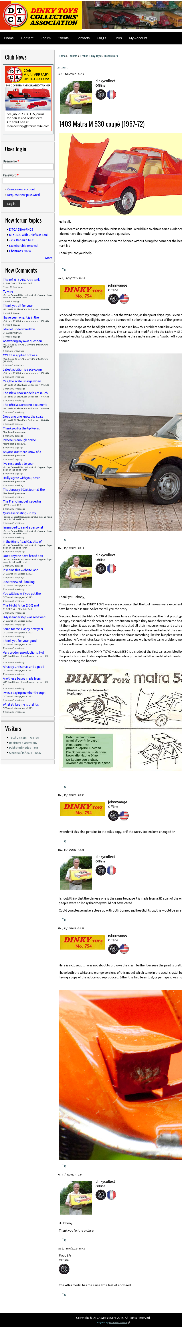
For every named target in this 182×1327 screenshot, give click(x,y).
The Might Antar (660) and (21, 605)
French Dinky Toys (90, 55)
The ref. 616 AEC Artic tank (21, 279)
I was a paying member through (24, 692)
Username (11, 161)
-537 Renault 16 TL (22, 240)
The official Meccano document (25, 405)
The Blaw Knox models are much (25, 393)
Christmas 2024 (20, 251)
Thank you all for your (18, 305)
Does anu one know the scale (23, 416)
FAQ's (101, 38)
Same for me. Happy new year (23, 629)
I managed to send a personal (23, 527)
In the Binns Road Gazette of (22, 541)
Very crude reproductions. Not (23, 652)
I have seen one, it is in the (21, 317)
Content (27, 38)
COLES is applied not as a (20, 355)
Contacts (83, 38)
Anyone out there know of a (22, 452)
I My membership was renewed (24, 617)
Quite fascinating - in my (19, 513)
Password (11, 175)
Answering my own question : (23, 341)
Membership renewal (23, 245)
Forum (45, 38)
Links (117, 38)
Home (9, 38)
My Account (138, 38)
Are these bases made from (22, 678)
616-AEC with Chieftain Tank (28, 235)
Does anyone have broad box (23, 556)
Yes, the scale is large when (22, 381)
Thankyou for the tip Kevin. (21, 428)
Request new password (23, 195)
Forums (73, 55)
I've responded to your (18, 463)
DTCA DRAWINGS (21, 229)
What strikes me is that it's (21, 704)
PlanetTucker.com (119, 1322)
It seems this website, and (20, 570)
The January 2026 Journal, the (24, 489)
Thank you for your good (20, 641)
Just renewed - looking (19, 582)
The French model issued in (22, 501)
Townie (8, 291)
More (49, 258)
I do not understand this (19, 329)
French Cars (111, 55)
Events (63, 38)
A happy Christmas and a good (23, 666)
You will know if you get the (22, 593)
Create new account (21, 189)
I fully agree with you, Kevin (21, 478)
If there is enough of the (19, 440)
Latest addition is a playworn (22, 369)
